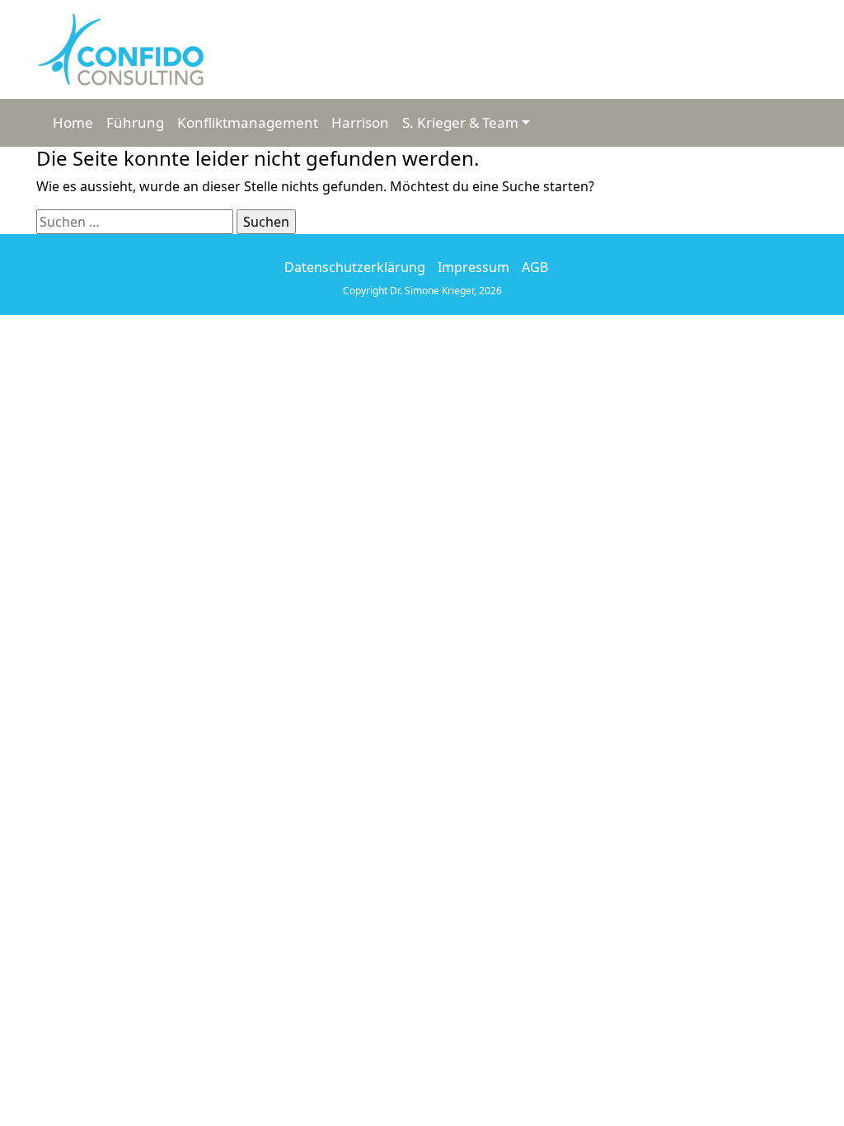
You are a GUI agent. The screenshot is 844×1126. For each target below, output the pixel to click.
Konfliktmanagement (247, 122)
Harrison (360, 122)
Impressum (473, 267)
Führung (135, 122)
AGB (535, 267)
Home (73, 122)
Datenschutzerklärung (354, 267)
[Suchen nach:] (134, 221)
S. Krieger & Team (460, 122)
